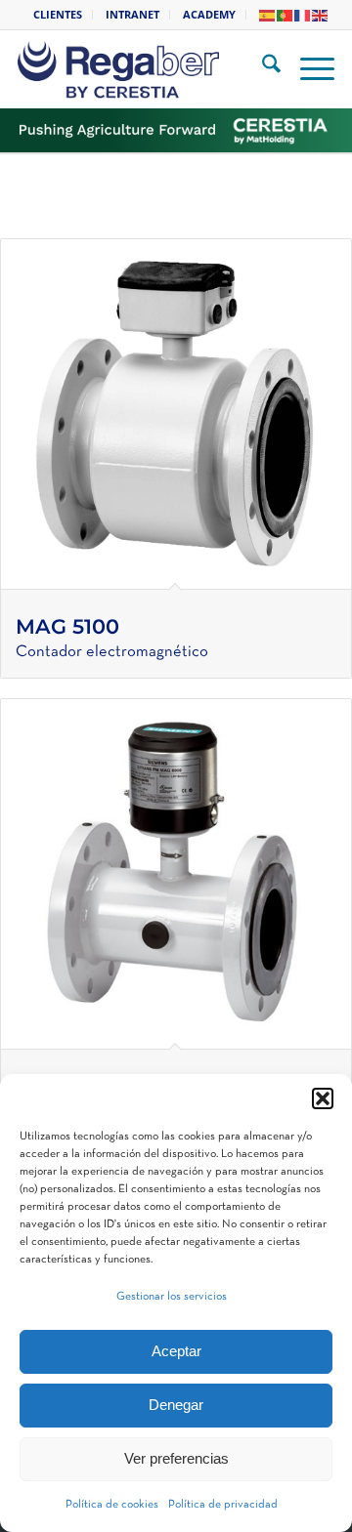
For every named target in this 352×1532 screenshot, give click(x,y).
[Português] (285, 14)
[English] (321, 14)
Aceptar (176, 1351)
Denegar (176, 1404)
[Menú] (307, 69)
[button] (322, 1098)
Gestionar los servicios (171, 1297)
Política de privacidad (223, 1505)
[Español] (268, 14)
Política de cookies (112, 1505)
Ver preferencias (176, 1458)
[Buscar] (261, 69)
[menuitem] (58, 15)
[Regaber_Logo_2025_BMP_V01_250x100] (150, 69)
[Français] (303, 14)
